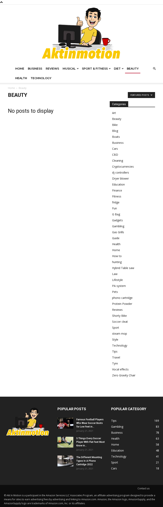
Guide (115, 238)
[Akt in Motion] (81, 34)
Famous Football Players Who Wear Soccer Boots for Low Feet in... (90, 423)
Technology (41, 78)
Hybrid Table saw (123, 268)
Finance (117, 190)
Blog (115, 131)
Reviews (52, 68)
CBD (115, 154)
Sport (115, 327)
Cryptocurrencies (123, 166)
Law (114, 274)
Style (115, 339)
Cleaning (117, 160)
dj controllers (120, 172)
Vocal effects (120, 369)
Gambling (118, 226)
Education (118, 184)
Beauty (133, 68)
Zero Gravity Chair (123, 375)
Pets (115, 292)
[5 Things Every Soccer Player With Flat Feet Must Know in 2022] (65, 442)
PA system (119, 286)
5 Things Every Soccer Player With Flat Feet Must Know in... (90, 442)
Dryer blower (120, 178)
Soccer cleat (120, 321)
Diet (117, 68)
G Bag (116, 214)
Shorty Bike (119, 316)
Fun (114, 208)
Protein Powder (122, 304)
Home (19, 68)
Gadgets (117, 220)
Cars (115, 149)
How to (117, 256)
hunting (117, 262)
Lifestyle (117, 280)
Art (114, 113)
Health (21, 78)
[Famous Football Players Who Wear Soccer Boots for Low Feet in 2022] (65, 423)
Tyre (115, 363)
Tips (114, 351)
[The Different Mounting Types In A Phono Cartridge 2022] (65, 461)
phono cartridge (122, 298)
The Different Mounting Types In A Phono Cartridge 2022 (89, 461)
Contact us (143, 488)
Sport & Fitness (95, 68)
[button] (154, 69)
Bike (115, 125)
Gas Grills (118, 232)
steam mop (119, 333)
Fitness (116, 196)
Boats (116, 137)
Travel (116, 357)
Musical (69, 68)
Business (35, 68)
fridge (115, 202)
